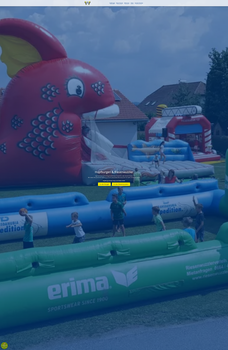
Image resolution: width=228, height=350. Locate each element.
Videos (132, 3)
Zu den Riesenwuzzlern (121, 184)
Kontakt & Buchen (139, 3)
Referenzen (126, 3)
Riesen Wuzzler (119, 3)
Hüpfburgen (112, 3)
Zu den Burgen (104, 184)
